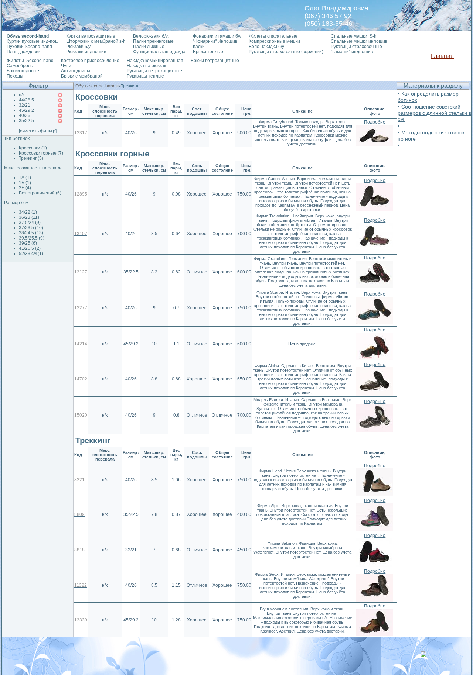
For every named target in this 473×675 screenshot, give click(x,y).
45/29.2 (26, 110)
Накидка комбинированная (155, 60)
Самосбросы (20, 65)
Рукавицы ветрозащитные (154, 70)
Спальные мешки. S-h (354, 36)
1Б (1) (25, 182)
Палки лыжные (148, 46)
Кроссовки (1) (33, 148)
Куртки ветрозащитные (90, 36)
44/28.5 (26, 100)
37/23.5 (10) (31, 227)
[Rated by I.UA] (436, 660)
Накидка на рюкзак (146, 65)
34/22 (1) (28, 212)
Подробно (374, 122)
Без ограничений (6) (40, 193)
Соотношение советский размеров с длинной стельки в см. (434, 113)
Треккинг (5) (31, 158)
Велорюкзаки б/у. (151, 36)
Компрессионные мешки (274, 41)
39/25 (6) (28, 243)
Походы (15, 76)
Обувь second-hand (95, 86)
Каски (199, 46)
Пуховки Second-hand (29, 46)
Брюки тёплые (208, 51)
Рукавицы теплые (145, 76)
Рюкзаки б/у (78, 46)
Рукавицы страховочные (356, 46)
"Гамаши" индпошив (352, 51)
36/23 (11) (29, 217)
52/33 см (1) (31, 253)
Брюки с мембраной (82, 76)
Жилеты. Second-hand (30, 60)
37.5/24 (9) (30, 222)
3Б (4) (25, 187)
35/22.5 (26, 120)
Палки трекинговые (153, 41)
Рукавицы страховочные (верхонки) (286, 51)
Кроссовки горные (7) (41, 153)
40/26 (24, 115)
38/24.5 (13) (31, 232)
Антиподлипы (75, 70)
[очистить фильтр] (38, 131)
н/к (21, 94)
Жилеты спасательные (273, 36)
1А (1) (25, 177)
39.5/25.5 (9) (31, 238)
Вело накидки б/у (266, 46)
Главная (442, 56)
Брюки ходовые (23, 70)
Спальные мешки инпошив (359, 41)
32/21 (24, 105)
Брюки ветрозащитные (215, 60)
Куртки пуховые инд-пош (33, 41)
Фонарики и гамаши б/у (217, 36)
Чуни (66, 65)
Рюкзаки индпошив (86, 51)
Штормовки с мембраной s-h (96, 41)
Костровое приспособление (90, 60)
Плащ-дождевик (23, 51)
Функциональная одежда (159, 51)
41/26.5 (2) (30, 248)
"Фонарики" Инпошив (215, 41)
